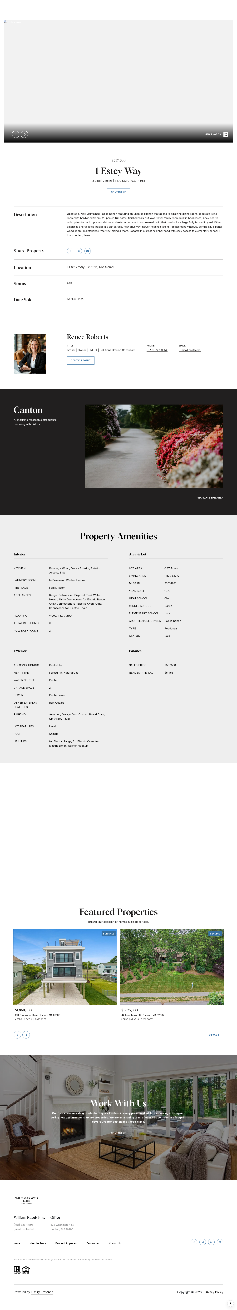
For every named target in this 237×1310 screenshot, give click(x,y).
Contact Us (115, 1243)
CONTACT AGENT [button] (81, 360)
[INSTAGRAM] (202, 1242)
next (24, 134)
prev (15, 134)
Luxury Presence (42, 1292)
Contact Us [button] (118, 192)
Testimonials (92, 1243)
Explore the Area (210, 497)
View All (214, 1035)
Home (17, 1243)
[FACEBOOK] (194, 1242)
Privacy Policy (213, 1292)
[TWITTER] (220, 1242)
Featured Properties (66, 1243)
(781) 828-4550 (23, 1224)
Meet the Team (38, 1243)
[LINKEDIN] (211, 1242)
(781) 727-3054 (158, 350)
